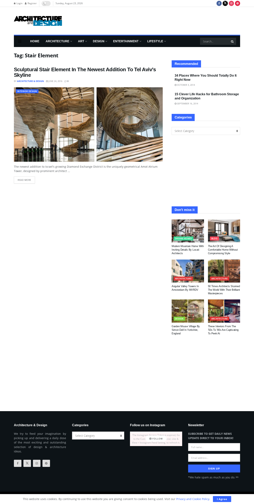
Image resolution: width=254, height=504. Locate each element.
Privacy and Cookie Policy (192, 499)
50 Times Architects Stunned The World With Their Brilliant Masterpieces (224, 290)
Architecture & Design (30, 81)
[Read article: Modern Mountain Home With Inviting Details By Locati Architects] (188, 230)
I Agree (222, 499)
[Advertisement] (168, 20)
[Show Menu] (19, 41)
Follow (157, 438)
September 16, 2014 (187, 103)
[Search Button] (232, 41)
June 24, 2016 (55, 81)
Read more (26, 178)
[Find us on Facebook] (219, 3)
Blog (214, 238)
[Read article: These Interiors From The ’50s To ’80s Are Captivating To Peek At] (224, 310)
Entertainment (126, 41)
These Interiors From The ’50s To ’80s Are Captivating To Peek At (223, 330)
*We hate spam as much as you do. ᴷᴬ (213, 477)
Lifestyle (155, 41)
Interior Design (27, 91)
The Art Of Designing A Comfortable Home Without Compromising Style (223, 250)
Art (81, 41)
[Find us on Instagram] (231, 3)
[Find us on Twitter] (225, 3)
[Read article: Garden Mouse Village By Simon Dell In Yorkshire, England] (188, 310)
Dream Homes (183, 238)
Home (34, 41)
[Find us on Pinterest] (237, 3)
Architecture (57, 41)
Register (32, 3)
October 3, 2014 (185, 84)
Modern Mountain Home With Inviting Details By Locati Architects (188, 250)
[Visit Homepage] (38, 21)
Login (19, 3)
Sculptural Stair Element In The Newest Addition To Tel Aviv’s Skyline (85, 72)
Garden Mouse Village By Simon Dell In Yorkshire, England (186, 330)
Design (98, 41)
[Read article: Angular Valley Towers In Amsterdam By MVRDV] (188, 271)
